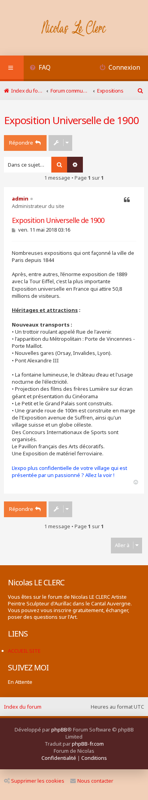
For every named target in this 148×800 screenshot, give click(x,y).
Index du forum (22, 706)
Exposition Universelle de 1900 (71, 120)
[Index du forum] (74, 29)
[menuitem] (40, 68)
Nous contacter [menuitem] (95, 780)
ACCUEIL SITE (24, 650)
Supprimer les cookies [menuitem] (37, 780)
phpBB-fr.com (88, 743)
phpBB (59, 729)
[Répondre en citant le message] (127, 200)
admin (20, 198)
